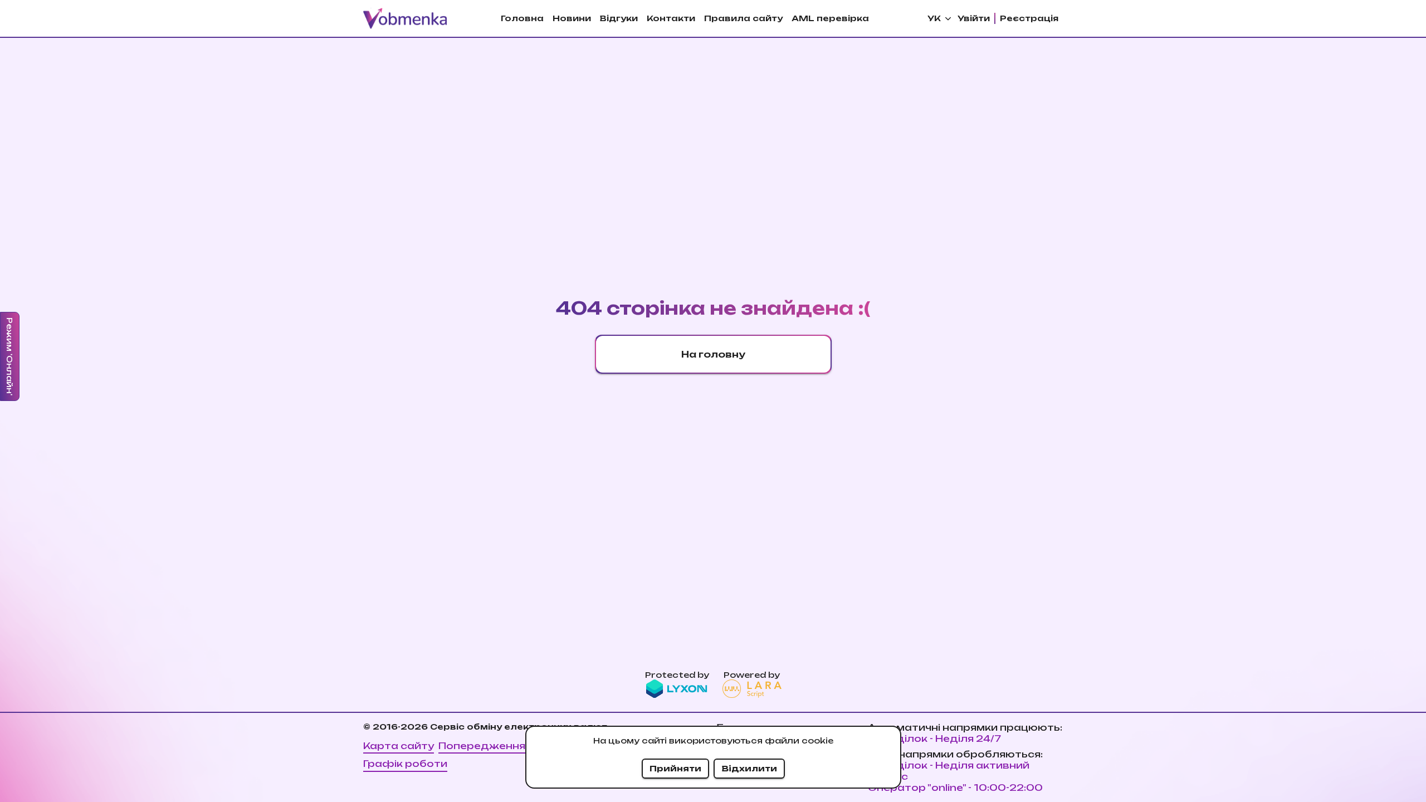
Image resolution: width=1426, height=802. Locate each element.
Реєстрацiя (1029, 18)
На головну (713, 354)
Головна (522, 18)
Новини (572, 18)
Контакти (671, 18)
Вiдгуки (619, 18)
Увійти (974, 18)
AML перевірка (830, 18)
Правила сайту (743, 18)
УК (934, 18)
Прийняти (675, 768)
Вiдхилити (749, 768)
